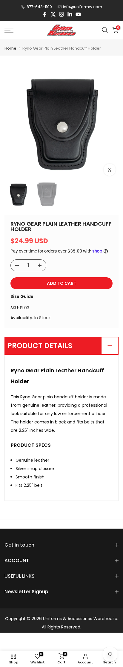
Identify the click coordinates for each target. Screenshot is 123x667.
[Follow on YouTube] (78, 14)
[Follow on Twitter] (53, 14)
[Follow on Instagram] (61, 14)
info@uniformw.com (82, 7)
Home (10, 48)
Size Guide (21, 296)
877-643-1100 (39, 7)
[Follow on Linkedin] (70, 14)
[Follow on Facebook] (44, 14)
